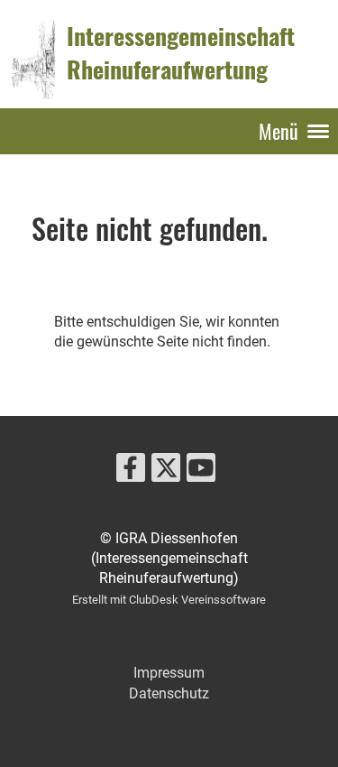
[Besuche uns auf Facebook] (130, 472)
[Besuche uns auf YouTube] (201, 472)
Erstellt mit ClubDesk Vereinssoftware (169, 599)
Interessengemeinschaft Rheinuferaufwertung (181, 53)
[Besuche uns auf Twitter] (165, 472)
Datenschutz (169, 693)
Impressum (169, 672)
